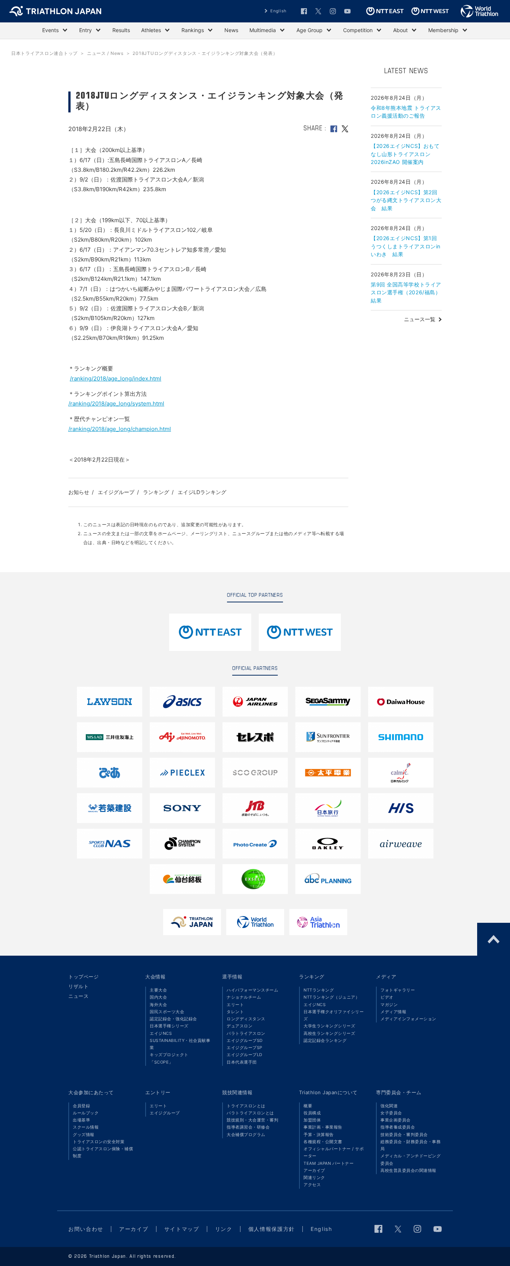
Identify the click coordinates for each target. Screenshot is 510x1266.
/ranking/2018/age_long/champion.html (119, 428)
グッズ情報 (83, 1134)
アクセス (312, 1184)
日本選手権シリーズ (169, 1025)
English (278, 10)
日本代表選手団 (242, 1062)
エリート (235, 1004)
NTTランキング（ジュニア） (332, 997)
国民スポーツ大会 (167, 1011)
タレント (235, 1011)
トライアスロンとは (246, 1105)
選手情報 (232, 977)
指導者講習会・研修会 (248, 1127)
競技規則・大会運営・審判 (252, 1120)
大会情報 (155, 977)
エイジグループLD (244, 1054)
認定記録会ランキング (325, 1040)
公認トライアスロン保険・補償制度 (103, 1152)
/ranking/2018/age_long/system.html (116, 403)
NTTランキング (319, 990)
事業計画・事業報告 (323, 1127)
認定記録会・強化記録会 (173, 1018)
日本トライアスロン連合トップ (44, 53)
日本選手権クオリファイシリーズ (334, 1015)
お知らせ (78, 492)
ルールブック (86, 1112)
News (231, 30)
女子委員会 (391, 1112)
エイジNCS (161, 1033)
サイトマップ (181, 1229)
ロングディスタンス (246, 1018)
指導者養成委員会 (397, 1127)
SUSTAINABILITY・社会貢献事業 (180, 1044)
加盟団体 (312, 1120)
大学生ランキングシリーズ (329, 1025)
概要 (308, 1105)
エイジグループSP (244, 1047)
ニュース (78, 996)
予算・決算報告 (319, 1134)
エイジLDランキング (202, 492)
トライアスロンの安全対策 (98, 1141)
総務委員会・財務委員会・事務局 (410, 1145)
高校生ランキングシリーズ (329, 1033)
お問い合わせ (85, 1229)
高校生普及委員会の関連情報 (408, 1170)
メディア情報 (393, 1011)
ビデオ (387, 997)
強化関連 (389, 1105)
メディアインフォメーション (408, 1018)
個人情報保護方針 (271, 1229)
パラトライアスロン (246, 1033)
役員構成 (312, 1112)
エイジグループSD (245, 1040)
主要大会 (158, 990)
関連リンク (314, 1177)
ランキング (156, 492)
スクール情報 (86, 1127)
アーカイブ (314, 1170)
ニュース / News (105, 53)
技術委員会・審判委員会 (404, 1134)
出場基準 (81, 1120)
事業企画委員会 (395, 1120)
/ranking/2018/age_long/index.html (115, 378)
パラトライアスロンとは (250, 1112)
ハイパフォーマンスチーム (252, 990)
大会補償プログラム (246, 1134)
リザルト (78, 986)
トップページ (83, 977)
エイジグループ (116, 492)
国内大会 (158, 997)
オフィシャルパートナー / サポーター (334, 1152)
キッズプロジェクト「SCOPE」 (169, 1058)
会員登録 (81, 1105)
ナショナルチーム (244, 997)
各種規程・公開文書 (323, 1141)
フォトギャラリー (397, 990)
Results (121, 30)
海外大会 (158, 1004)
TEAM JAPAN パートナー (329, 1163)
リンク (224, 1229)
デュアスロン (239, 1025)
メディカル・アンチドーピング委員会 (410, 1159)
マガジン (389, 1004)
